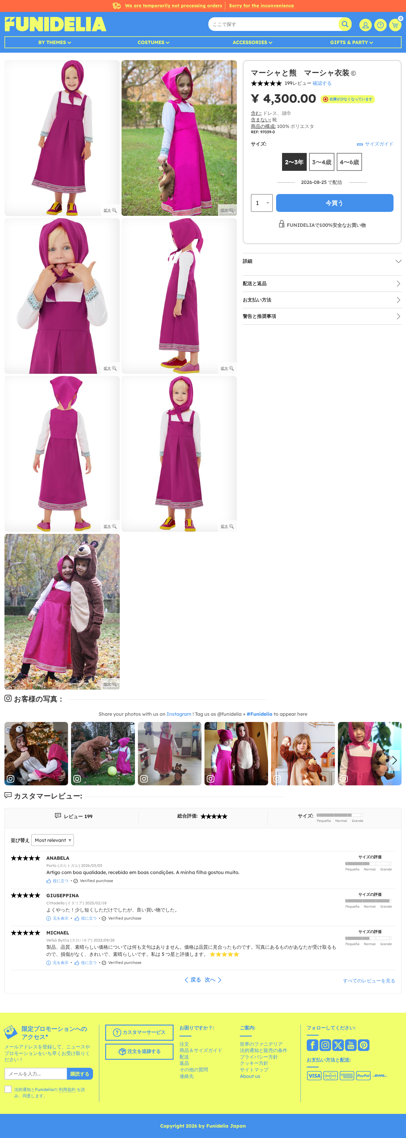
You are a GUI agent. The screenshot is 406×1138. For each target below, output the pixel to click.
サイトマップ (254, 1070)
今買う (335, 203)
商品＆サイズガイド (201, 1050)
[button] (395, 760)
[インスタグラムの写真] (36, 754)
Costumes (151, 42)
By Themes (52, 42)
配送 (184, 1057)
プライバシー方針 (259, 1057)
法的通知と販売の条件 (263, 1050)
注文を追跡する (143, 1051)
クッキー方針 (254, 1063)
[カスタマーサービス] (380, 25)
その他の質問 (194, 1070)
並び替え (20, 840)
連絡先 (187, 1076)
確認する (322, 83)
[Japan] (312, 1045)
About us (250, 1076)
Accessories (250, 42)
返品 (184, 1063)
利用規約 (67, 1089)
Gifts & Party (349, 42)
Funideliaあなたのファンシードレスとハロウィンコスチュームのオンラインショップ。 (55, 24)
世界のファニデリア (261, 1044)
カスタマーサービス (143, 1032)
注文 (184, 1044)
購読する (79, 1074)
